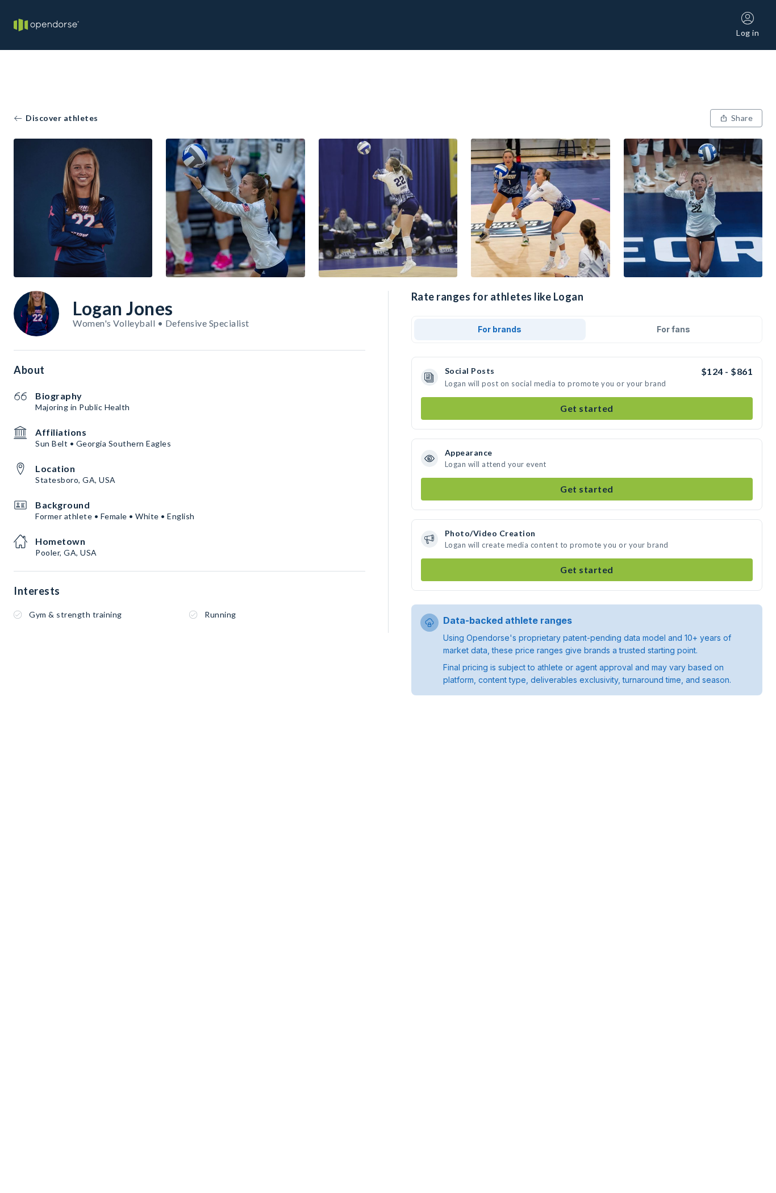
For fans (673, 329)
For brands (499, 329)
